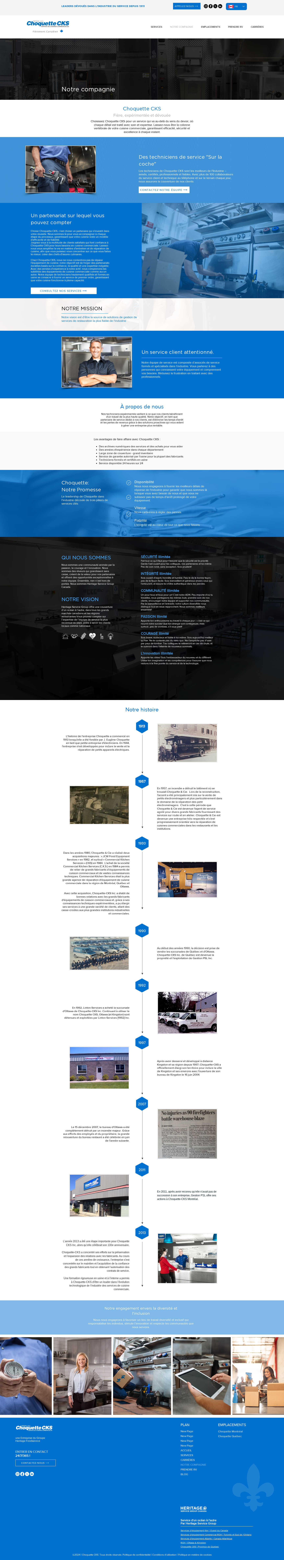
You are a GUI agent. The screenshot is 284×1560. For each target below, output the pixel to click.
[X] (215, 6)
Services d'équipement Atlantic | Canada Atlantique (206, 1538)
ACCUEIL (186, 1450)
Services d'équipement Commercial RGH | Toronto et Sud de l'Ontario (216, 1534)
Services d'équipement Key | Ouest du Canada (204, 1530)
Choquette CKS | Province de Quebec (200, 1546)
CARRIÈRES (188, 1459)
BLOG (184, 1474)
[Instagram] (206, 6)
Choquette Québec (230, 1436)
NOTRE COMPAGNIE (193, 1464)
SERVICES (187, 1455)
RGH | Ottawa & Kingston (193, 1542)
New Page (187, 1431)
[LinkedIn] (220, 6)
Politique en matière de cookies (195, 1554)
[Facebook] (211, 6)
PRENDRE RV (189, 1469)
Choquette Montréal (230, 1431)
